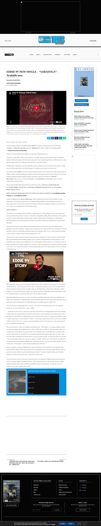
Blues (8, 80)
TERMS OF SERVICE (63, 487)
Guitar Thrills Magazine (14, 83)
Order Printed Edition (81, 100)
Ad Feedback (72, 32)
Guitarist (16, 80)
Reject (70, 523)
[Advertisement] (36, 406)
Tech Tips (67, 54)
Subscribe (56, 510)
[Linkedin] (60, 138)
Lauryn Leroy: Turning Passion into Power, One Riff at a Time (43, 386)
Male (19, 80)
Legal (60, 489)
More (74, 54)
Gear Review (47, 54)
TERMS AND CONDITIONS (65, 492)
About (38, 54)
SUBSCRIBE (93, 40)
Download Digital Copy (81, 104)
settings (53, 524)
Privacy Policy (63, 485)
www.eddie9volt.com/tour (20, 195)
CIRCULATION (62, 494)
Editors (36, 487)
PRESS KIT (36, 485)
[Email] (56, 138)
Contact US (37, 494)
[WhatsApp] (64, 138)
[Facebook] (52, 138)
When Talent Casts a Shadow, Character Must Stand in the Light (43, 375)
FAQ (35, 492)
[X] (48, 138)
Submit (84, 219)
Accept (62, 523)
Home (31, 54)
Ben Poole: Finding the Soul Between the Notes (39, 391)
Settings (79, 523)
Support (57, 54)
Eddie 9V (11, 80)
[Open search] (98, 54)
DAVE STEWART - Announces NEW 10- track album (41, 380)
